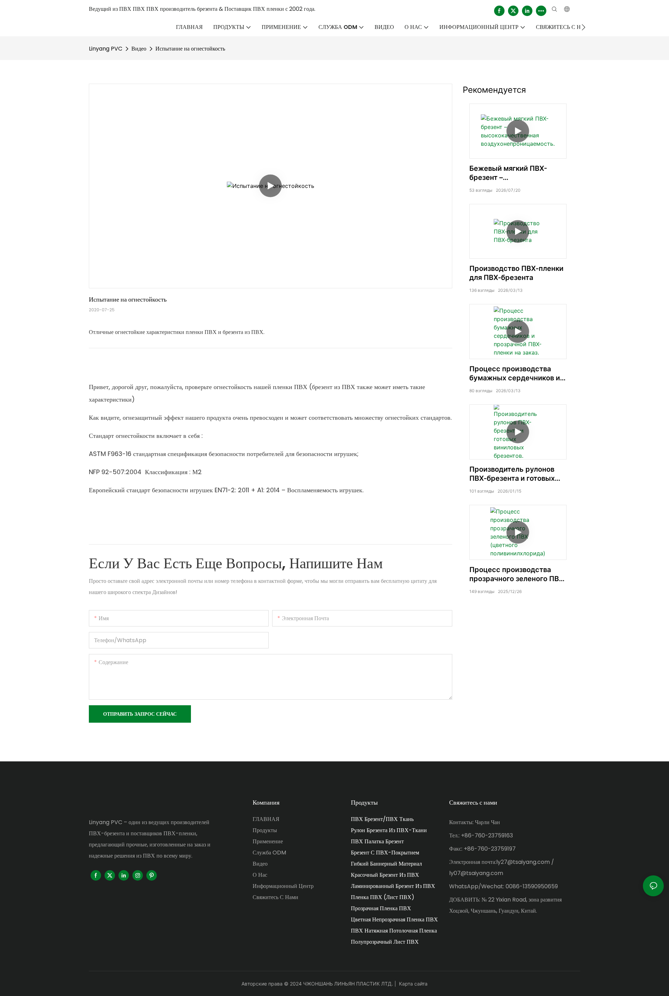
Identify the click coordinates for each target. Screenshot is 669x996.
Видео (138, 49)
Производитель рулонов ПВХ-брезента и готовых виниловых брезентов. (512, 474)
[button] (583, 27)
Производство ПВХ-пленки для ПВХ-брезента (516, 273)
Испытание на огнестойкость (190, 49)
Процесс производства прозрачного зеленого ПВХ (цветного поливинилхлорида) (516, 574)
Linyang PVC (105, 49)
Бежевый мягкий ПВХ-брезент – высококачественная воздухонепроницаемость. (516, 173)
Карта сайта (413, 984)
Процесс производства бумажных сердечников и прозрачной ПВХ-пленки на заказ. (516, 373)
